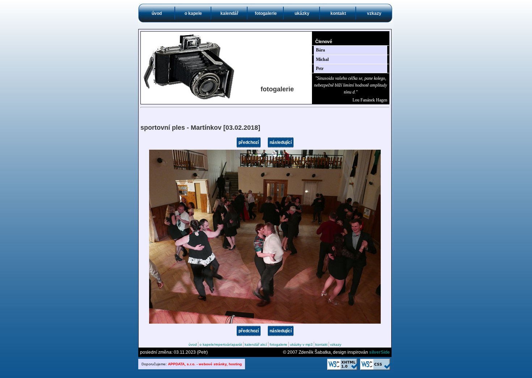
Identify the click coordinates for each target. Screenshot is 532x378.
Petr (320, 68)
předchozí (248, 142)
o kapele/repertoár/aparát (220, 344)
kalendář (229, 13)
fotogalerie (266, 13)
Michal (322, 59)
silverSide (379, 352)
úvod (157, 13)
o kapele (193, 13)
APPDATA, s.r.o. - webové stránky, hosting (205, 364)
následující (281, 142)
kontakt (338, 13)
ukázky (302, 13)
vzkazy (374, 13)
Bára (320, 50)
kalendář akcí (256, 344)
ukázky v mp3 (301, 344)
